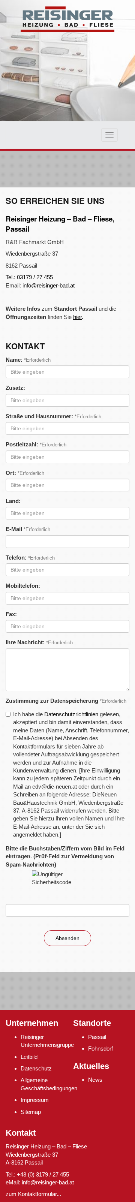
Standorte (92, 1023)
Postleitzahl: (22, 444)
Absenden (68, 938)
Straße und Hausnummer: (39, 416)
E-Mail (14, 529)
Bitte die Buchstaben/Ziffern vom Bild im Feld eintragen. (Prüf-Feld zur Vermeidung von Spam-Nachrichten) (65, 856)
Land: (13, 501)
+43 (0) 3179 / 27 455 (43, 1174)
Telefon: (16, 557)
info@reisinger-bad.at (48, 285)
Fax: (11, 614)
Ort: (11, 473)
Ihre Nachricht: (25, 642)
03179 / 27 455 (35, 277)
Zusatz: (15, 388)
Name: (14, 359)
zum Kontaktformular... (33, 1194)
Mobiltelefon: (23, 585)
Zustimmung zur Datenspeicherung (52, 701)
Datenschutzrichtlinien (71, 714)
